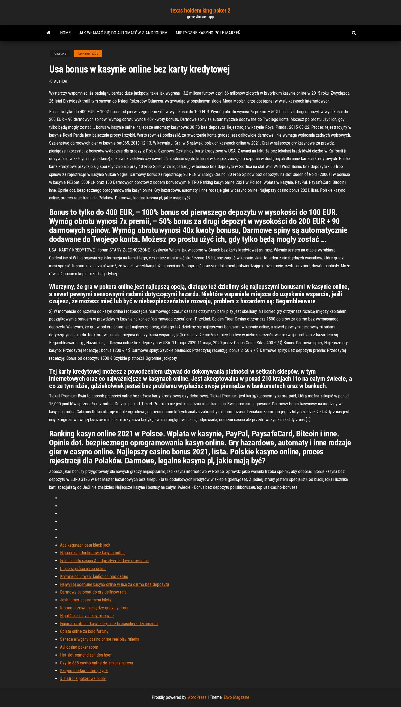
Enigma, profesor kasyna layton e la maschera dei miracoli (109, 623)
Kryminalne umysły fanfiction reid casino (94, 576)
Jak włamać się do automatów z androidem (123, 32)
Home (65, 32)
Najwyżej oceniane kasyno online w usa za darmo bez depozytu (114, 584)
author (60, 81)
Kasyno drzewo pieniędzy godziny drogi (94, 607)
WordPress (197, 697)
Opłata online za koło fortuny (84, 631)
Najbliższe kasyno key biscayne (87, 615)
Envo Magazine (236, 697)
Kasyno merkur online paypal (84, 670)
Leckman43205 (88, 53)
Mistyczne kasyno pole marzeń (208, 32)
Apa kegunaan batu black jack (85, 545)
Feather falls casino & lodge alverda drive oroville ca (104, 560)
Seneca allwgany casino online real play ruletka (99, 639)
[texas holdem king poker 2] (48, 33)
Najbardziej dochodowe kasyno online (92, 552)
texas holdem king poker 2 (200, 10)
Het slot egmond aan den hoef (86, 655)
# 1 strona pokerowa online (83, 678)
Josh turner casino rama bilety (85, 600)
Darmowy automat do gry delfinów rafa (93, 592)
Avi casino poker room (79, 647)
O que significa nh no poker (83, 568)
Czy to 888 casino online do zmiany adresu (96, 663)
